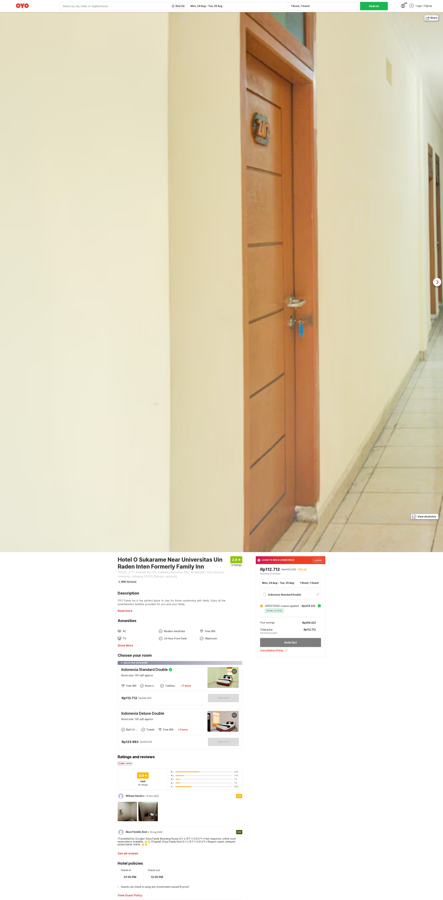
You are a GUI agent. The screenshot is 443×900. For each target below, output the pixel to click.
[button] (290, 651)
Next (437, 282)
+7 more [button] (186, 685)
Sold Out (223, 742)
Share (433, 17)
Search (374, 6)
